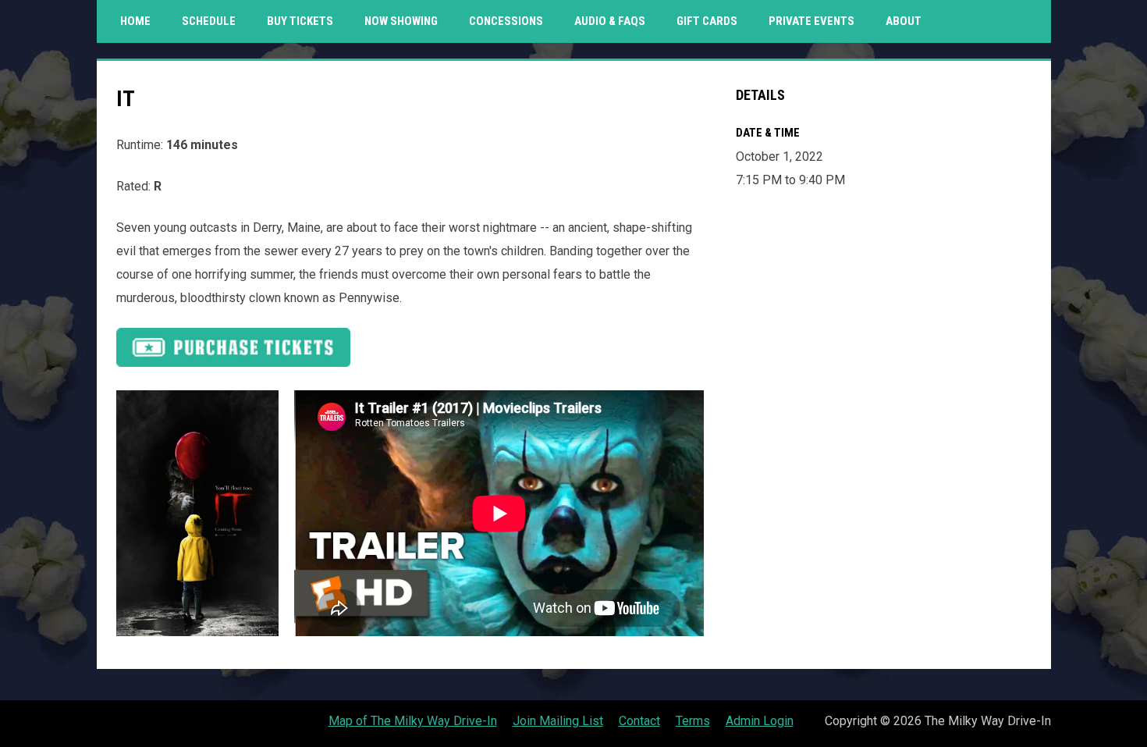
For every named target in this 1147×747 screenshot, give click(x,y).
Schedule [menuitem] (209, 21)
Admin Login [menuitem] (760, 720)
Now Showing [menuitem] (401, 21)
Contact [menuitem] (639, 720)
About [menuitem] (904, 21)
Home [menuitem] (135, 21)
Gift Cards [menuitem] (712, 20)
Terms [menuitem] (693, 720)
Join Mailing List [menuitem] (558, 720)
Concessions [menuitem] (506, 21)
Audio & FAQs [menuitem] (609, 21)
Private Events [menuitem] (811, 21)
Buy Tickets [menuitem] (300, 21)
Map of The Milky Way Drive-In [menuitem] (412, 720)
